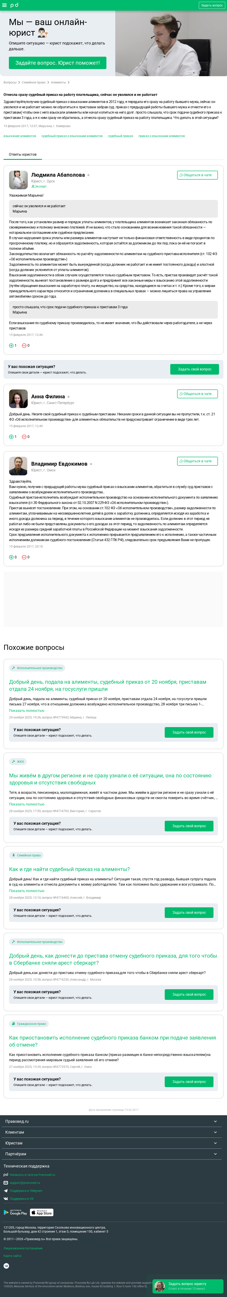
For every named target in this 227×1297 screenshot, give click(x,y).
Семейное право (34, 82)
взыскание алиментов (20, 136)
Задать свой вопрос (194, 369)
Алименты (58, 82)
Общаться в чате (197, 175)
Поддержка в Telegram (26, 1190)
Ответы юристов (23, 154)
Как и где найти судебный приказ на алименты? (69, 869)
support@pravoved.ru (25, 1183)
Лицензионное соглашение (23, 1248)
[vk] (6, 1266)
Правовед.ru (17, 1121)
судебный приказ (120, 136)
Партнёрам (15, 1154)
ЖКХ (20, 761)
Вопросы (10, 82)
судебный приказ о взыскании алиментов (72, 136)
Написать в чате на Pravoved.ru (32, 1175)
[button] (188, 1286)
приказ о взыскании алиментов (162, 136)
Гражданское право (31, 1024)
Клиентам (14, 1132)
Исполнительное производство (40, 668)
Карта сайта (12, 1256)
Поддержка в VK (22, 1198)
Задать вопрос (212, 5)
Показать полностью (26, 711)
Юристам (13, 1143)
